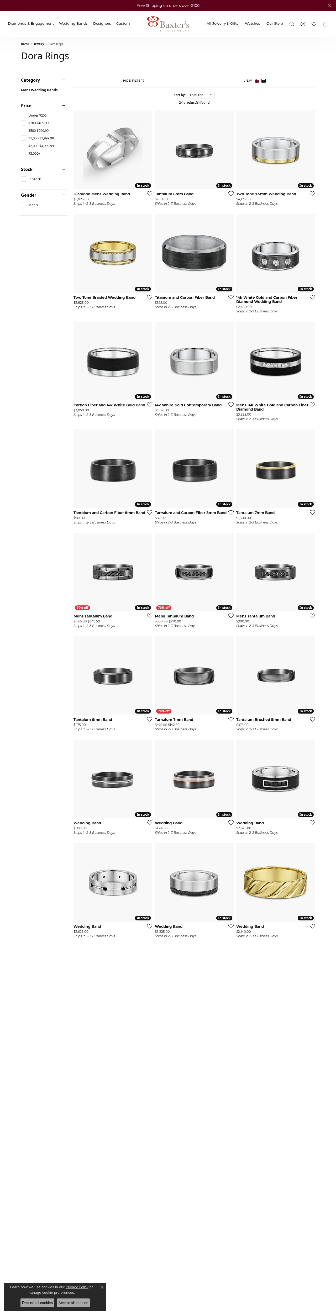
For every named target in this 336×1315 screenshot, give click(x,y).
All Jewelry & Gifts (222, 23)
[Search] (291, 23)
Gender (28, 195)
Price (26, 105)
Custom (123, 23)
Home (25, 44)
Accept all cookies (73, 1303)
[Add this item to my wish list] (148, 193)
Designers (102, 23)
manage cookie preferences (51, 1292)
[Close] (329, 5)
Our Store (274, 23)
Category (30, 80)
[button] (325, 24)
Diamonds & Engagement (31, 23)
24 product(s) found (194, 102)
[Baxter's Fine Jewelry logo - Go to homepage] (168, 23)
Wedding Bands (73, 23)
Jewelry (39, 44)
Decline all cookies (37, 1303)
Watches (252, 23)
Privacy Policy (77, 1287)
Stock (27, 169)
